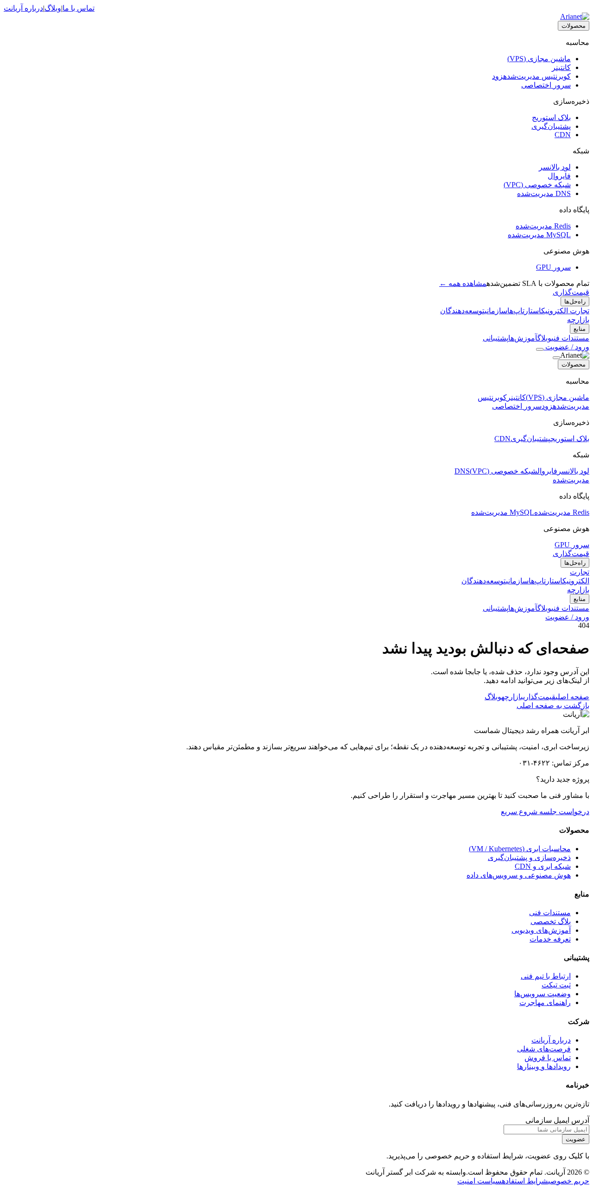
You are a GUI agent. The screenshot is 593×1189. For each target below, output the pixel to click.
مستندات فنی (550, 913)
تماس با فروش (547, 1058)
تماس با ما (79, 8)
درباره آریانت (23, 8)
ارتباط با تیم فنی (546, 976)
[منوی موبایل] (539, 349)
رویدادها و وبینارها (544, 1066)
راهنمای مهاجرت (545, 1002)
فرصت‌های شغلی (544, 1049)
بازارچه (578, 319)
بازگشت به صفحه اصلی (553, 705)
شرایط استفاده (525, 1181)
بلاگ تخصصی (550, 921)
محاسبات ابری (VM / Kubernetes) (520, 849)
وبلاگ (52, 8)
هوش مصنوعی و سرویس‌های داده (519, 875)
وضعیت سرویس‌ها (542, 994)
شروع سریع (519, 812)
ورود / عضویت (566, 347)
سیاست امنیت (479, 1181)
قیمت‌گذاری (571, 292)
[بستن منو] (556, 357)
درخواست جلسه (563, 812)
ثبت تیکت (556, 985)
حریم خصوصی (568, 1181)
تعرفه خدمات (550, 939)
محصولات (573, 25)
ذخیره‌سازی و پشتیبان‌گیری (529, 857)
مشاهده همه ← (462, 283)
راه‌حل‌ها (575, 301)
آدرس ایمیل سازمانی (557, 1120)
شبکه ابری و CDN (543, 866)
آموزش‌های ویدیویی (541, 930)
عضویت (576, 1139)
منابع (580, 328)
